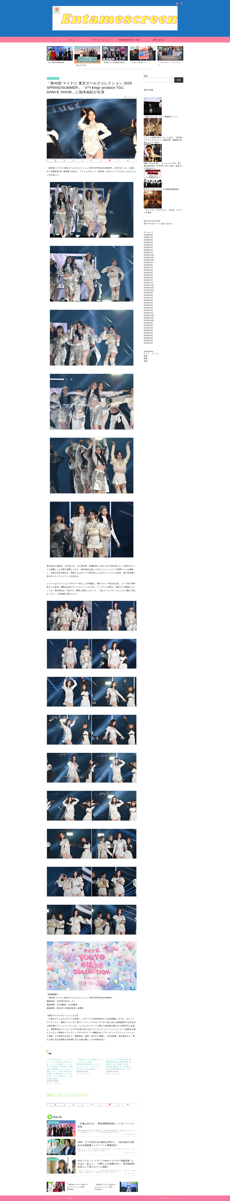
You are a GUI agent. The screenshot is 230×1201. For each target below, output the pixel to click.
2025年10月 (149, 260)
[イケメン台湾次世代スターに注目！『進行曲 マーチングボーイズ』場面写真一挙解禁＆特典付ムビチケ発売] (153, 127)
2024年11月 (149, 288)
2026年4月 (148, 245)
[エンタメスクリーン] (115, 30)
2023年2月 (148, 340)
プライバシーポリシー (100, 40)
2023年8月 (148, 325)
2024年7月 (148, 298)
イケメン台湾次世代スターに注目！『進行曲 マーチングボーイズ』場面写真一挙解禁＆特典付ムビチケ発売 (163, 139)
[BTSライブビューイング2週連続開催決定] (153, 179)
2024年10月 (149, 290)
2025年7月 (148, 268)
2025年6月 (148, 270)
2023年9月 (148, 323)
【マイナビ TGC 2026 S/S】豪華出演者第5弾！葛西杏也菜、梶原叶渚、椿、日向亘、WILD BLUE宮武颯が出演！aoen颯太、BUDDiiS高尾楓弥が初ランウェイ (119, 1064)
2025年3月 (148, 278)
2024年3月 (148, 308)
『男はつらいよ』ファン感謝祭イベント (161, 117)
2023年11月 (149, 318)
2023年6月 (148, 330)
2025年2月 (148, 280)
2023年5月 (148, 333)
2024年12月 (149, 285)
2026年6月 (148, 240)
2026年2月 (148, 250)
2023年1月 (148, 343)
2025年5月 (148, 273)
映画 (146, 356)
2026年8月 (148, 235)
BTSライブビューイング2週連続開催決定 (161, 189)
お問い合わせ (158, 40)
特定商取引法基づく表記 (129, 40)
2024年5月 (148, 303)
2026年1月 (148, 252)
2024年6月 (148, 300)
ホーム (72, 40)
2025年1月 (148, 283)
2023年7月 (148, 328)
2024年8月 (148, 295)
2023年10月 (149, 320)
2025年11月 (149, 257)
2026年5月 (148, 242)
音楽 (146, 361)
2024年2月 (148, 310)
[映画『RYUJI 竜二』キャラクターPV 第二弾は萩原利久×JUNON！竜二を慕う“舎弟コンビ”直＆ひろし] (153, 153)
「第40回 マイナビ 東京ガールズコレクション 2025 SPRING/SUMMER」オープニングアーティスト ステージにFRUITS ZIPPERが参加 (89, 1064)
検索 (146, 76)
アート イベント (53, 78)
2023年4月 (148, 335)
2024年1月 (148, 313)
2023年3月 (148, 338)
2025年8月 (148, 265)
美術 (146, 358)
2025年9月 (148, 263)
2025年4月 (148, 275)
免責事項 (69, 1198)
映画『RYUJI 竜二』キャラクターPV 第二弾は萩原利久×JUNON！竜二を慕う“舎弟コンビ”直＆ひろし (163, 165)
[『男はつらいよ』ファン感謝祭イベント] (153, 106)
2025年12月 (149, 255)
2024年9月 (148, 293)
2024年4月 (148, 305)
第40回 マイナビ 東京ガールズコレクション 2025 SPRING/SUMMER (68, 1095)
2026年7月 (148, 237)
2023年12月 (149, 315)
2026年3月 (148, 247)
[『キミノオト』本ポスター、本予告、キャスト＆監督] (153, 200)
